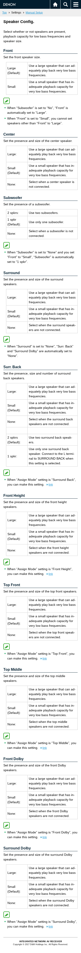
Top (4, 12)
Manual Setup (34, 12)
